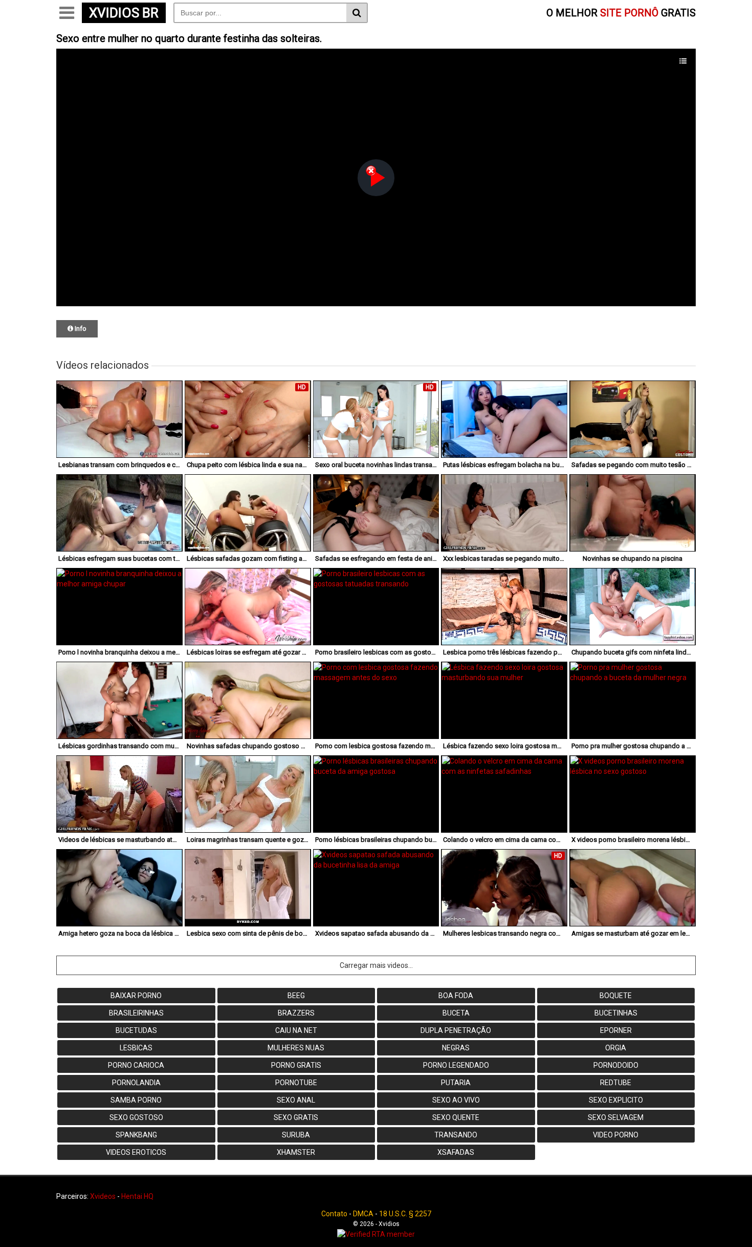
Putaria (456, 1083)
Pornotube (296, 1083)
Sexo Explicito (616, 1100)
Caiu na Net (296, 1030)
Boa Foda (455, 995)
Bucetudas (136, 1030)
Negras (456, 1048)
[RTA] (376, 1234)
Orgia (615, 1048)
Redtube (615, 1083)
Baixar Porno (136, 995)
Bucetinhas (615, 1013)
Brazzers (296, 1013)
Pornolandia (136, 1083)
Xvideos (103, 1196)
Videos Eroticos (136, 1152)
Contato (334, 1214)
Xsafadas (455, 1152)
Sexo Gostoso (136, 1117)
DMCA (363, 1214)
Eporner (616, 1030)
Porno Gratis (296, 1065)
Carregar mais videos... (376, 965)
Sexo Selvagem (616, 1117)
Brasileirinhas (136, 1013)
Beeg (296, 995)
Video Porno (615, 1135)
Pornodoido (615, 1065)
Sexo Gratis (296, 1117)
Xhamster (296, 1152)
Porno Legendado (456, 1065)
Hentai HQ (137, 1196)
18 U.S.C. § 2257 (405, 1214)
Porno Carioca (136, 1065)
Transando (455, 1135)
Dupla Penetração (456, 1030)
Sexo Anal (296, 1100)
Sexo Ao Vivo (456, 1100)
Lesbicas (136, 1048)
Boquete (616, 995)
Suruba (296, 1135)
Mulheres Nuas (296, 1048)
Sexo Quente (455, 1117)
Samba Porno (136, 1100)
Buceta (456, 1013)
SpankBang (136, 1135)
